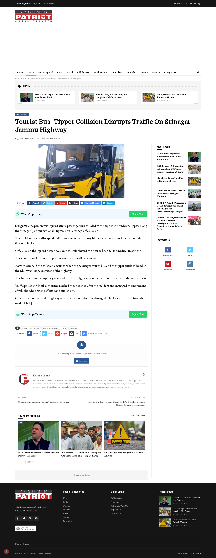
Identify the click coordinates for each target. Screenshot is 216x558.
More (155, 72)
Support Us (116, 510)
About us (115, 502)
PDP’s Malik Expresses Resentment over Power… (186, 498)
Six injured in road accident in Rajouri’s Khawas (172, 96)
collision (24, 328)
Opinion (144, 72)
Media (66, 517)
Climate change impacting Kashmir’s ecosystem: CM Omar (43, 401)
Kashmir (24, 114)
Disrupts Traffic (34, 328)
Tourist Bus (73, 328)
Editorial (131, 72)
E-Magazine (170, 72)
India (59, 72)
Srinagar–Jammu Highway (51, 328)
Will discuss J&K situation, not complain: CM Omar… (185, 509)
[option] (108, 97)
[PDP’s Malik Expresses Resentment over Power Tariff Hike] (26, 97)
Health (66, 513)
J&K (29, 72)
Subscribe (83, 361)
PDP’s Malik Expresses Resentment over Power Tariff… (53, 96)
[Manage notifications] (6, 551)
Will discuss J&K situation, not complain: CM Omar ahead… (111, 96)
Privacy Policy (49, 3)
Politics (66, 510)
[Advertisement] (108, 43)
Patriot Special (45, 72)
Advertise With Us (119, 506)
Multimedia (99, 72)
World (70, 72)
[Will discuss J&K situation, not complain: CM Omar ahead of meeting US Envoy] (87, 97)
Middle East (83, 72)
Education (67, 521)
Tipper (64, 328)
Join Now (139, 214)
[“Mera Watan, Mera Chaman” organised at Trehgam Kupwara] (194, 193)
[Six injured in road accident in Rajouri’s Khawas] (149, 97)
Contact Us (116, 513)
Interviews (117, 72)
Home (20, 72)
